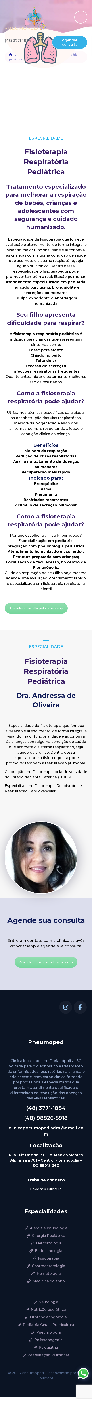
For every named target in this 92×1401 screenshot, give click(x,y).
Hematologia (49, 1273)
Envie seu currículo (46, 1189)
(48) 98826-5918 (46, 1118)
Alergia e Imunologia (48, 1228)
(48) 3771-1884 (46, 1108)
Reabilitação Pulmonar (48, 1355)
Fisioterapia (48, 1258)
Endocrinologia (48, 1251)
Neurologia (48, 1302)
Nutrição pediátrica (48, 1309)
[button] (65, 1007)
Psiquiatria (48, 1347)
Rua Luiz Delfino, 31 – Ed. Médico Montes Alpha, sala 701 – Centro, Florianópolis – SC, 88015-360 (46, 1160)
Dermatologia (48, 1243)
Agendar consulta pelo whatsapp (36, 608)
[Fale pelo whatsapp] (83, 1373)
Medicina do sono (48, 1281)
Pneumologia (48, 1332)
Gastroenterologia (48, 1266)
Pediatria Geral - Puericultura (48, 1325)
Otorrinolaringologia (48, 1317)
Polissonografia (48, 1340)
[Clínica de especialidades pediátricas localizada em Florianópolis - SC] (26, 19)
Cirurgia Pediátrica (48, 1236)
